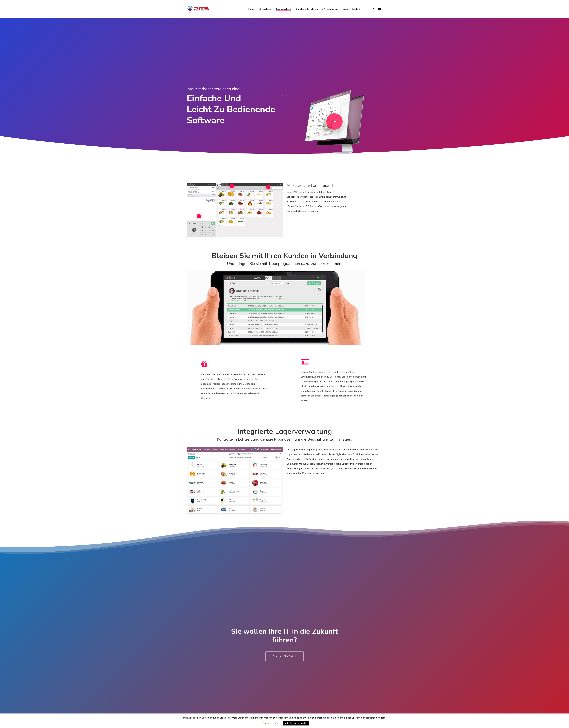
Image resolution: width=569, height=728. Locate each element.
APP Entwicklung (330, 9)
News (345, 9)
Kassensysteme (283, 9)
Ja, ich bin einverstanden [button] (296, 723)
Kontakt (356, 9)
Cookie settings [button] (270, 723)
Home (251, 9)
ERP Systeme (264, 9)
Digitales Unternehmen (307, 9)
